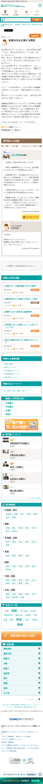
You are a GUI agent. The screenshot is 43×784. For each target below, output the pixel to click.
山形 (7, 517)
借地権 (28, 615)
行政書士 (9, 403)
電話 (18, 391)
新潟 (7, 542)
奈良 (33, 566)
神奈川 (15, 531)
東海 (7, 551)
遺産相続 (21, 649)
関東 (7, 524)
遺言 (21, 678)
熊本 (27, 594)
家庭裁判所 (8, 615)
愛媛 (20, 583)
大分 (33, 594)
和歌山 (8, 569)
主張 (13, 391)
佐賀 (14, 594)
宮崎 (7, 597)
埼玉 (27, 528)
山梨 (33, 542)
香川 (14, 583)
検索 (37, 20)
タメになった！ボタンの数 (32, 146)
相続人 (21, 668)
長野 (7, 545)
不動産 (34, 620)
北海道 (8, 514)
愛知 (20, 555)
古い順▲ (15, 146)
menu (40, 5)
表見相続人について (12, 371)
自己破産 (24, 611)
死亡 (23, 391)
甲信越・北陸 (11, 538)
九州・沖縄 (10, 590)
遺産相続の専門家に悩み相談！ (21, 424)
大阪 (20, 566)
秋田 (35, 514)
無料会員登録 (18, 707)
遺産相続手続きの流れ (23, 635)
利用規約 (23, 705)
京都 (14, 566)
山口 (33, 580)
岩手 (22, 514)
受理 (8, 391)
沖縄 (22, 597)
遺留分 (21, 658)
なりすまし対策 (33, 748)
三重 (27, 555)
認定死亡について (11, 377)
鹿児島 (15, 597)
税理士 (8, 414)
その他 (21, 693)
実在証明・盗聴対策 (7, 742)
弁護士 (8, 410)
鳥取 (7, 580)
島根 (14, 580)
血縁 (21, 688)
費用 (11, 620)
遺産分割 (19, 615)
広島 (27, 580)
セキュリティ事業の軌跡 (8, 751)
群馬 (20, 528)
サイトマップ (9, 707)
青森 (16, 514)
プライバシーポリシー (33, 705)
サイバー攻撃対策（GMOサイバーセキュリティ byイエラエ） (20, 745)
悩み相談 (16, 14)
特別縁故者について (12, 374)
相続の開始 (9, 364)
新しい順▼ (5, 146)
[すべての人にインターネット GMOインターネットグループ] (18, 774)
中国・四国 (10, 576)
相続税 (33, 611)
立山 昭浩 (15, 155)
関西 (7, 562)
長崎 (20, 594)
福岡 (7, 594)
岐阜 (7, 555)
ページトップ (32, 700)
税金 (19, 619)
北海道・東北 (11, 510)
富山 (14, 542)
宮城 (28, 514)
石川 (20, 542)
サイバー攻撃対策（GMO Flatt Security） (13, 748)
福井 (27, 542)
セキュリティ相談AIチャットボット (12, 739)
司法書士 (9, 407)
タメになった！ (32, 217)
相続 (14, 610)
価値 (20, 624)
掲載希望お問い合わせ (30, 707)
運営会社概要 (15, 705)
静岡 (14, 555)
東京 (7, 531)
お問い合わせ (6, 705)
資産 (27, 620)
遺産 (7, 611)
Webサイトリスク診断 (23, 736)
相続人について (10, 367)
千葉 (33, 528)
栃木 (14, 528)
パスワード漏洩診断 (7, 736)
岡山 (20, 580)
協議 (5, 620)
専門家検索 (5, 14)
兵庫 (27, 566)
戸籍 (35, 615)
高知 (27, 583)
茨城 (7, 528)
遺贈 (21, 683)
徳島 (7, 583)
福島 (14, 517)
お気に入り (37, 14)
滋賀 (7, 566)
